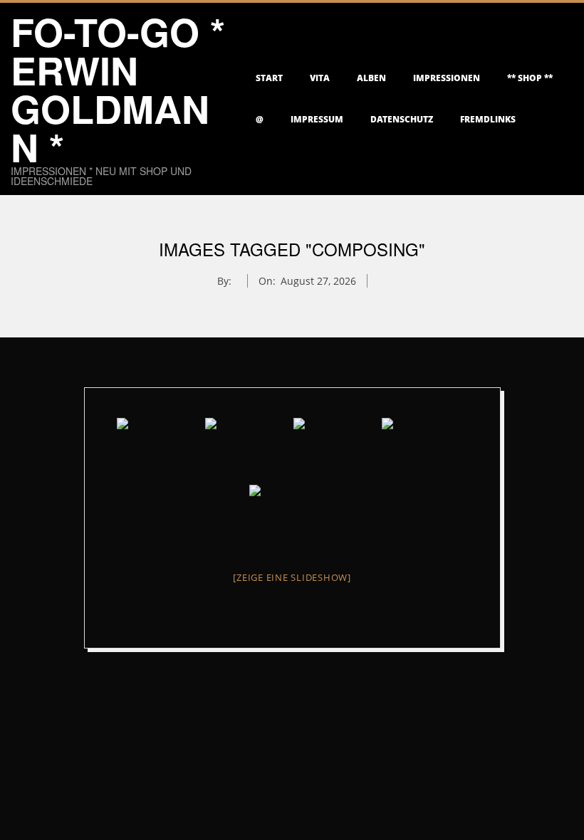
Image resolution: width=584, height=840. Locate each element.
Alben (371, 78)
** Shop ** (530, 78)
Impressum (317, 119)
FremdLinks (488, 119)
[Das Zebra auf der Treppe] (159, 450)
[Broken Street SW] (336, 450)
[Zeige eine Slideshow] (292, 577)
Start (269, 78)
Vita (320, 78)
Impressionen (446, 78)
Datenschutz (401, 119)
